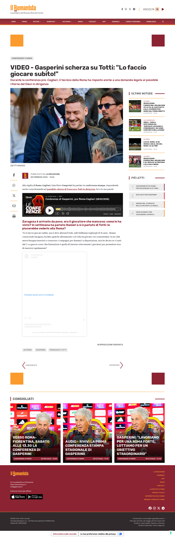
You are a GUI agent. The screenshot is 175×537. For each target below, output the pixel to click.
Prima (24, 21)
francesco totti (58, 350)
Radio (80, 21)
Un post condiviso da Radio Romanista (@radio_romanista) (54, 332)
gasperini (40, 350)
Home (13, 21)
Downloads (151, 21)
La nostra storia (157, 489)
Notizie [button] (36, 21)
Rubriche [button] (51, 21)
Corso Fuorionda (133, 21)
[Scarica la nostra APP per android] (35, 497)
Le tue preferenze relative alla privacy (98, 534)
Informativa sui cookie (155, 496)
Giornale (116, 21)
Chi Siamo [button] (66, 21)
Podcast (92, 21)
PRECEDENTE (31, 365)
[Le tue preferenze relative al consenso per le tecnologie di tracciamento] (171, 533)
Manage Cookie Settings (154, 499)
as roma (27, 350)
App (104, 21)
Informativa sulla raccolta (64, 534)
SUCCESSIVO (114, 365)
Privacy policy (158, 492)
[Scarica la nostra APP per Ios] (18, 497)
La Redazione (159, 472)
